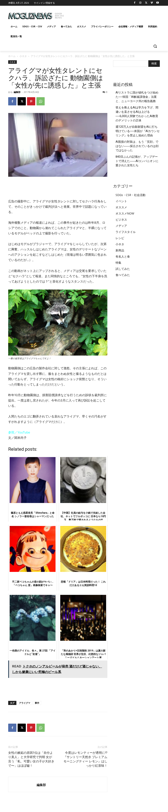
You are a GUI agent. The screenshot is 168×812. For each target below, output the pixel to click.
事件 (37, 702)
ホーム (12, 56)
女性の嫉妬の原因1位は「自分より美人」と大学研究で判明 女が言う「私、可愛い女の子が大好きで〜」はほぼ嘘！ (31, 759)
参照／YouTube (19, 432)
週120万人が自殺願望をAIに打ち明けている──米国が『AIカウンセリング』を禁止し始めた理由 (138, 131)
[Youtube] (157, 3)
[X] (146, 3)
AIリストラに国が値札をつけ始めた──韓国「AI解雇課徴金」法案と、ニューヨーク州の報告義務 (137, 97)
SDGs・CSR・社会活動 (130, 195)
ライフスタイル (126, 232)
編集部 (17, 92)
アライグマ (24, 702)
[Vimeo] (151, 3)
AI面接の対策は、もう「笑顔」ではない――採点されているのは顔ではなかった (137, 146)
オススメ (121, 207)
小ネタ (23, 56)
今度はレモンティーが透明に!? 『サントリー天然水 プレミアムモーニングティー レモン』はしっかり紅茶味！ (85, 759)
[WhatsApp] (40, 101)
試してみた (123, 269)
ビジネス (121, 219)
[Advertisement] (112, 14)
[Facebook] (134, 3)
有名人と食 (123, 256)
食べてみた (123, 275)
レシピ (120, 238)
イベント (121, 201)
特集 (118, 263)
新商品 (120, 250)
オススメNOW (125, 213)
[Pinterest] (31, 101)
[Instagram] (140, 3)
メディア (121, 226)
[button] (155, 46)
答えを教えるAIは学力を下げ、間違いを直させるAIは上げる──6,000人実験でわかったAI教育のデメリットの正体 (137, 114)
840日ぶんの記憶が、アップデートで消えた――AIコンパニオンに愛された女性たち (137, 161)
